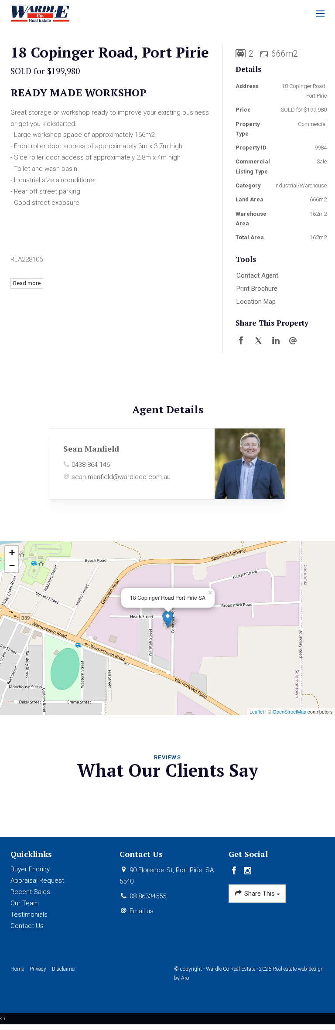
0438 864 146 (91, 465)
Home (17, 969)
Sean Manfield (91, 448)
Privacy (38, 969)
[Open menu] (320, 13)
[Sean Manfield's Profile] (250, 463)
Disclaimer (64, 969)
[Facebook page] (235, 871)
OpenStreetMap (289, 711)
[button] (278, 289)
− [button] (12, 565)
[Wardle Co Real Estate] (40, 13)
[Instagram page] (247, 871)
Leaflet (257, 711)
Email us (142, 911)
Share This (260, 893)
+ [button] (12, 552)
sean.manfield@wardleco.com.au (121, 477)
